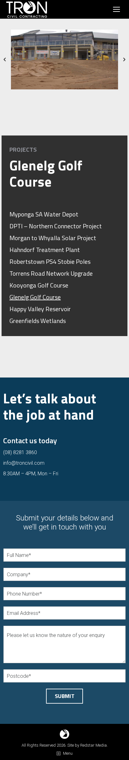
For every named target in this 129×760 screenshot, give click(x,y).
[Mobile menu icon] (116, 9)
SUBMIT (65, 696)
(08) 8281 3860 (20, 452)
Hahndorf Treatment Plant (44, 249)
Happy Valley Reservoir (40, 309)
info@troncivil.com (23, 463)
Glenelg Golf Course (35, 297)
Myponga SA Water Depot (43, 214)
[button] (5, 59)
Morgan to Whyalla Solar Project (52, 238)
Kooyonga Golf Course (38, 285)
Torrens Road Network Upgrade (51, 273)
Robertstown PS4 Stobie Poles (49, 261)
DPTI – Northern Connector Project (55, 226)
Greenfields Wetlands (37, 320)
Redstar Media (93, 745)
